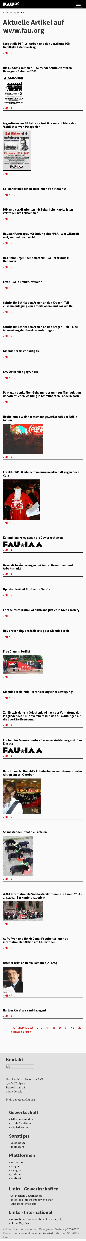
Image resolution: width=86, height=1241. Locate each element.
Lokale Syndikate (20, 1123)
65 (54, 1027)
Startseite (9, 12)
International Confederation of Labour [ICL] (36, 1219)
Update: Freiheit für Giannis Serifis (26, 589)
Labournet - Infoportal (23, 1204)
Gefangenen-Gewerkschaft (26, 1195)
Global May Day (19, 1223)
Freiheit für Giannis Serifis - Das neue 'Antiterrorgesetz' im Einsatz (42, 741)
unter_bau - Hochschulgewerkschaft (31, 1200)
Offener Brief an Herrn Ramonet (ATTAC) (30, 963)
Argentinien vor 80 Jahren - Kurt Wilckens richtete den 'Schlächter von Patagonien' (39, 125)
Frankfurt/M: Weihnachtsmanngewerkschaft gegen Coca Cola (41, 473)
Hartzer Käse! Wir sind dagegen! (24, 1010)
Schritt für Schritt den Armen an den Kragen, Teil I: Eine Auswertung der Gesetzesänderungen (40, 328)
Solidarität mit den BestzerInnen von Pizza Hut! (35, 189)
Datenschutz (17, 1142)
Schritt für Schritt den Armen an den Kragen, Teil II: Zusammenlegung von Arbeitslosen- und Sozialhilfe (38, 304)
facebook (15, 1178)
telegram (15, 1166)
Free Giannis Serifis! (16, 651)
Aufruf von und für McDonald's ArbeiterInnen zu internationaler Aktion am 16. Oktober (35, 940)
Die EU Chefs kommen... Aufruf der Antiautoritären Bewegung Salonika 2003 (37, 69)
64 (47, 1027)
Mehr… (10, 53)
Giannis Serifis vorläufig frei (21, 351)
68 (72, 1027)
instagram (16, 1170)
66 (60, 1027)
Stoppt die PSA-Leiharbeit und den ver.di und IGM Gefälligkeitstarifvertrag (37, 45)
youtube (15, 1174)
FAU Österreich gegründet (20, 372)
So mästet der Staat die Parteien (25, 832)
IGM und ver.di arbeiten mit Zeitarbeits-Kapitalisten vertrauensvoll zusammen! (38, 211)
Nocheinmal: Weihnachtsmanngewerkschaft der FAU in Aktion (40, 418)
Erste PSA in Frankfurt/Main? (22, 282)
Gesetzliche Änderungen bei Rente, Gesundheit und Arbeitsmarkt (38, 567)
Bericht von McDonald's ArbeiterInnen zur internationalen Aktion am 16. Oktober (42, 772)
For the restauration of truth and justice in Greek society (41, 610)
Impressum (17, 1146)
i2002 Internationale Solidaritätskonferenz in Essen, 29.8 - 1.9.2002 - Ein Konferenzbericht (42, 895)
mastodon (16, 1162)
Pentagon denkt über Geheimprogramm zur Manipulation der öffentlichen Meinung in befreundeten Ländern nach (42, 394)
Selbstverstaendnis (21, 1119)
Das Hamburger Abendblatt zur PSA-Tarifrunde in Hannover (36, 259)
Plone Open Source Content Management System (34, 1229)
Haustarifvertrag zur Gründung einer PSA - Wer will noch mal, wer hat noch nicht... (41, 235)
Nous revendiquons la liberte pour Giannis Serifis (36, 631)
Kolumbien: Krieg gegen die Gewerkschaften (33, 537)
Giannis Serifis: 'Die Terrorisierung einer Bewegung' (38, 692)
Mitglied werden (19, 1127)
